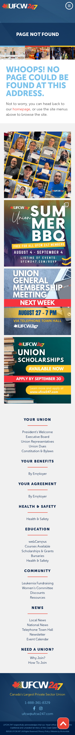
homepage (21, 109)
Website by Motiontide (60, 731)
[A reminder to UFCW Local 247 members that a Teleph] (37, 302)
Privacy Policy (44, 731)
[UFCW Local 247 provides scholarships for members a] (37, 370)
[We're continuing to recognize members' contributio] (37, 165)
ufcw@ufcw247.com (37, 714)
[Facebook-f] (34, 708)
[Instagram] (41, 708)
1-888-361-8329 (37, 703)
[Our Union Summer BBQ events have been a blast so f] (37, 233)
